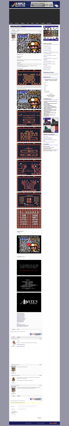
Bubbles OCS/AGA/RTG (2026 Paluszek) (50, 107)
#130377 (40, 385)
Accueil (11, 23)
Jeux (27, 23)
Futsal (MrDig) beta (47, 111)
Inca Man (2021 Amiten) (20, 68)
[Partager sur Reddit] (34, 334)
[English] (51, 423)
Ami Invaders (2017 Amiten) (20, 318)
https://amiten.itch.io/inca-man (21, 324)
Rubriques (22, 23)
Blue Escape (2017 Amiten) (20, 316)
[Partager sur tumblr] (39, 334)
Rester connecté (14, 411)
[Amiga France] (34, 7)
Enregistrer (49, 23)
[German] (52, 423)
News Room (14, 28)
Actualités (17, 23)
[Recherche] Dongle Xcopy (47, 138)
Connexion (43, 23)
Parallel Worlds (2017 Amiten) (21, 317)
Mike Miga (54, 150)
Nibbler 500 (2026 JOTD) (48, 108)
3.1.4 (45, 89)
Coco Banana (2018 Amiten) (20, 315)
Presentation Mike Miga (47, 50)
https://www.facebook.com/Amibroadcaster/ (23, 325)
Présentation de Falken (46, 45)
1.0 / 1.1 (46, 82)
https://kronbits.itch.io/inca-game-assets (22, 326)
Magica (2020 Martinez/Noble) (21, 344)
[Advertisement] (34, 15)
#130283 (40, 364)
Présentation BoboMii (46, 69)
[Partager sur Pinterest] (36, 334)
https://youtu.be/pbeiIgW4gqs (21, 346)
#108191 (40, 31)
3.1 (45, 87)
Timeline (37, 23)
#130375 (40, 375)
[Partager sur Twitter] (32, 334)
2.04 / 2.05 (46, 85)
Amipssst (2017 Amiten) (20, 319)
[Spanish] (53, 423)
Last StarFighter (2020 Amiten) (21, 314)
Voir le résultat (51, 94)
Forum (11, 28)
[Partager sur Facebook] (31, 334)
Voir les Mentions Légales (40, 423)
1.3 (45, 84)
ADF (22, 256)
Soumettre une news (28, 423)
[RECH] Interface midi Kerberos (48, 137)
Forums (32, 23)
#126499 (40, 338)
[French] (50, 423)
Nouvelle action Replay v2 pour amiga (49, 61)
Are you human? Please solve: (14, 412)
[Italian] (55, 423)
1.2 (45, 83)
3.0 (45, 86)
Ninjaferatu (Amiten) (19, 321)
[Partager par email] (41, 334)
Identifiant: (12, 406)
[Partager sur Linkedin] (38, 334)
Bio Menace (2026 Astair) (48, 105)
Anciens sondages (51, 96)
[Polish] (56, 423)
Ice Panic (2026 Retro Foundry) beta (50, 106)
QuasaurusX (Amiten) (19, 320)
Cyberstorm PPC (45, 136)
